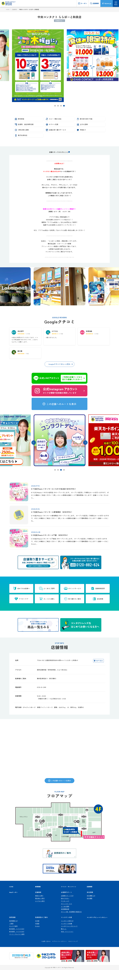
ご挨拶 (11, 923)
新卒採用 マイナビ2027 (16, 931)
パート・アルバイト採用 (16, 934)
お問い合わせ (46, 941)
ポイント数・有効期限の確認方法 (71, 912)
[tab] (55, 105)
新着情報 (38, 887)
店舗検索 (14, 9)
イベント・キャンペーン (68, 887)
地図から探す (39, 896)
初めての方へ (65, 898)
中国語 (37, 923)
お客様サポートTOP (67, 896)
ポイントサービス (66, 904)
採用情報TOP (13, 921)
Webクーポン (13, 892)
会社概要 (89, 898)
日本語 (37, 921)
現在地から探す (40, 898)
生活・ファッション (67, 931)
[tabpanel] (59, 65)
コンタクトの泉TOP (67, 921)
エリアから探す (40, 901)
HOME (7, 9)
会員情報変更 (65, 909)
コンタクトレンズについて (69, 926)
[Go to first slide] (85, 68)
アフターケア (65, 901)
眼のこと (63, 929)
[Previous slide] (33, 68)
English (37, 926)
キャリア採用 (13, 926)
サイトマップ (73, 941)
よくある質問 (65, 906)
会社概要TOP (91, 896)
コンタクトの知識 (66, 923)
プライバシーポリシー (60, 941)
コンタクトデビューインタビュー (97, 917)
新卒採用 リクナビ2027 (16, 929)
